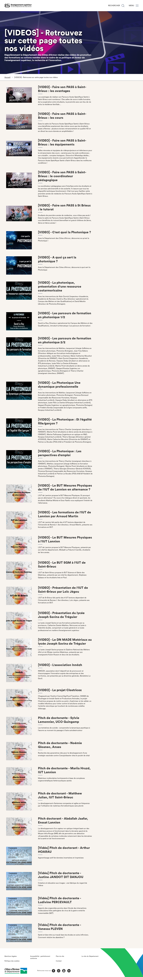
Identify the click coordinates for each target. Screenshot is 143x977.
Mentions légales (10, 956)
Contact (59, 961)
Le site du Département (90, 956)
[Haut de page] (130, 963)
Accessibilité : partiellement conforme (40, 957)
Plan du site (60, 956)
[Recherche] (123, 5)
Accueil (7, 77)
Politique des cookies (11, 961)
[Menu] (137, 5)
